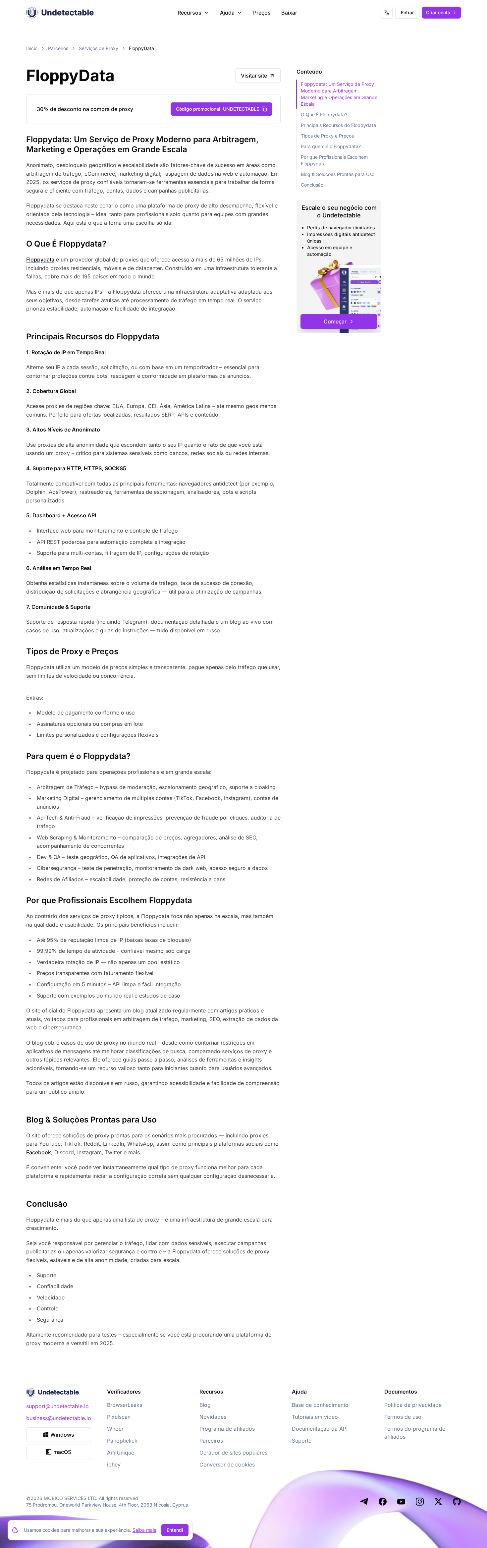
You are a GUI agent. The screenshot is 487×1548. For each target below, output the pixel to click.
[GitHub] (457, 1502)
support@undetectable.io (57, 1406)
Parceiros (58, 48)
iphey (114, 1464)
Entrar (407, 12)
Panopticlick (122, 1440)
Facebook (38, 1152)
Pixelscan (119, 1416)
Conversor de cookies (227, 1464)
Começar (335, 321)
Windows (62, 1434)
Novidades (212, 1416)
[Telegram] (364, 1502)
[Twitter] (438, 1502)
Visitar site (254, 75)
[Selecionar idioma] (387, 13)
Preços (262, 12)
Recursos (189, 12)
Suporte (301, 1440)
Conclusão (312, 185)
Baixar (289, 12)
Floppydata (40, 259)
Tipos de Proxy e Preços (327, 136)
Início (31, 48)
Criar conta (438, 12)
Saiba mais (144, 1530)
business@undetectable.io (58, 1418)
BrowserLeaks (124, 1405)
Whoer (115, 1428)
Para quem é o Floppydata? (331, 146)
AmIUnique (120, 1452)
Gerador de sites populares (233, 1452)
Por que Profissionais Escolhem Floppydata (334, 160)
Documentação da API (320, 1428)
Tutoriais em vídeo (315, 1416)
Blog (205, 1405)
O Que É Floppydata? (324, 114)
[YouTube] (401, 1502)
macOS (62, 1452)
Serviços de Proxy (98, 48)
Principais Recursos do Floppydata (338, 125)
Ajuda (227, 12)
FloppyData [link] (141, 48)
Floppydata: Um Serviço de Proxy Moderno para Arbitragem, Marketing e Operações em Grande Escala (339, 94)
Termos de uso (402, 1416)
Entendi (175, 1530)
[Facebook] (383, 1502)
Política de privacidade (413, 1405)
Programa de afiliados (227, 1428)
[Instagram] (420, 1502)
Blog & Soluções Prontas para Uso (337, 174)
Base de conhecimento (320, 1405)
